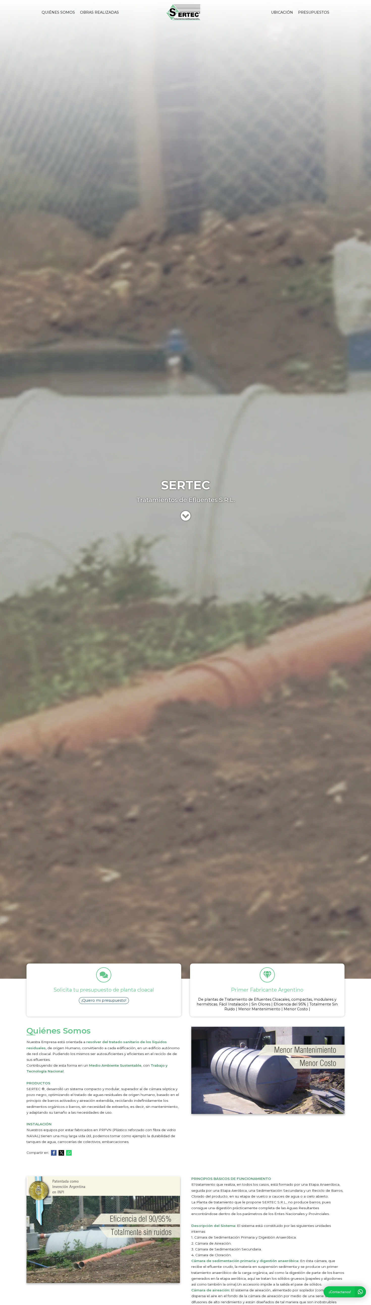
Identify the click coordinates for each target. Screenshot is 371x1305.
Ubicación (282, 12)
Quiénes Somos (58, 12)
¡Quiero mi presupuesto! (104, 1000)
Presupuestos (313, 12)
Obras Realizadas (99, 12)
